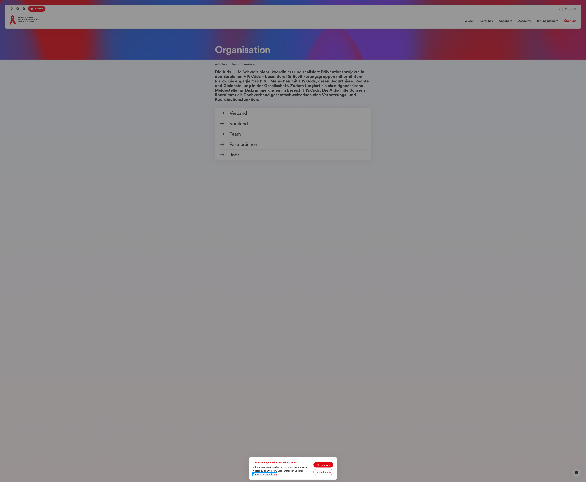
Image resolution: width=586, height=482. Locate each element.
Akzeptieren (323, 464)
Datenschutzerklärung (265, 474)
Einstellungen (323, 471)
